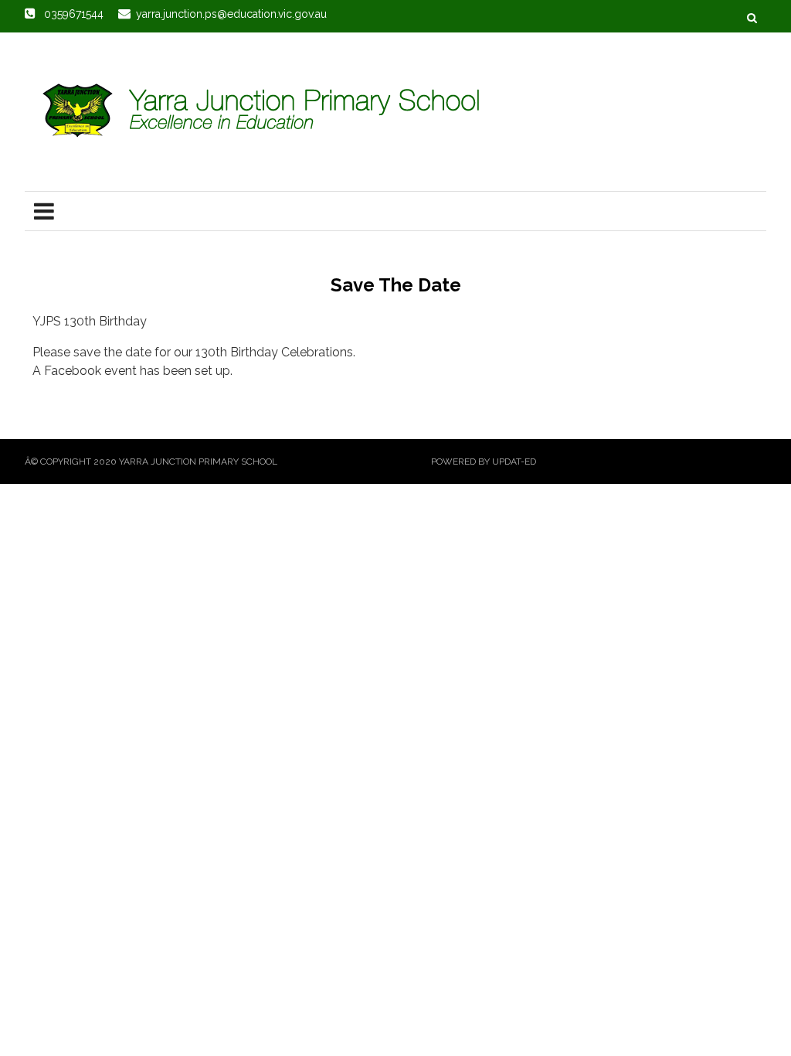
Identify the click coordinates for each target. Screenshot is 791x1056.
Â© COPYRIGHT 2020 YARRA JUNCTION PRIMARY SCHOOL (151, 461)
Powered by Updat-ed (483, 461)
